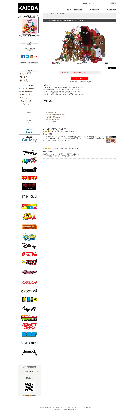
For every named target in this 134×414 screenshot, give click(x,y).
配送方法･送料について (74, 407)
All (51, 16)
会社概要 (94, 10)
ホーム (46, 14)
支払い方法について (61, 407)
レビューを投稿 (51, 122)
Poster (53, 14)
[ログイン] (29, 44)
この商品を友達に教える (54, 117)
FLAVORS (60, 14)
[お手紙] (29, 113)
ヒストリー (77, 10)
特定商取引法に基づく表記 (47, 407)
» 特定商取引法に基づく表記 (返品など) (79, 82)
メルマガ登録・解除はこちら (28, 371)
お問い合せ (111, 10)
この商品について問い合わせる (56, 115)
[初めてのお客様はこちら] (29, 50)
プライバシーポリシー (88, 407)
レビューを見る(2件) (52, 119)
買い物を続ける (51, 112)
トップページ (69, 10)
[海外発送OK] (29, 64)
